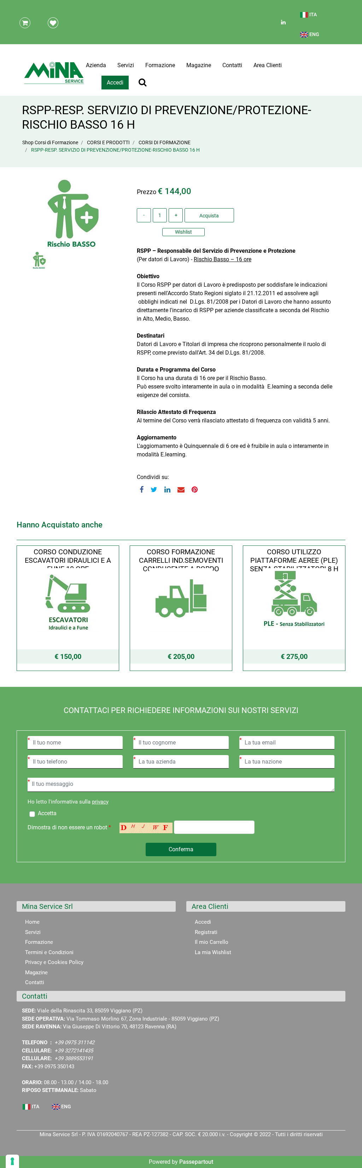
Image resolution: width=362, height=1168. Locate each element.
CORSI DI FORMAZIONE (165, 142)
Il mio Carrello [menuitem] (211, 942)
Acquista (209, 215)
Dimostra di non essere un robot (69, 827)
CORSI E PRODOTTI (108, 142)
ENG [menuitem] (313, 34)
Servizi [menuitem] (125, 65)
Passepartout (196, 1161)
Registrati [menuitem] (206, 932)
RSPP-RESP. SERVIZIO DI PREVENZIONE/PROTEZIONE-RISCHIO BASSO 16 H (115, 150)
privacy (100, 802)
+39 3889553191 (73, 1058)
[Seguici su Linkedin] (282, 22)
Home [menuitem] (32, 922)
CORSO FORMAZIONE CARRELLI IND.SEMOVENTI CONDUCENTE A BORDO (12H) (181, 565)
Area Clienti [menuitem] (267, 65)
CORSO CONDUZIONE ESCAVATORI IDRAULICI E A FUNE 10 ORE (68, 560)
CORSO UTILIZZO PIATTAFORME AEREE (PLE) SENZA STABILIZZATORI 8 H (294, 560)
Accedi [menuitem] (203, 922)
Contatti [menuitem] (232, 65)
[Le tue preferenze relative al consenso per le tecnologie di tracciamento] (12, 1161)
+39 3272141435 (73, 1050)
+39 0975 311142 (74, 1042)
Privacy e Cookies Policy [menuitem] (54, 962)
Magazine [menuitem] (198, 65)
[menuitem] (308, 18)
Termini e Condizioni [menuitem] (49, 952)
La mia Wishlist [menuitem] (213, 952)
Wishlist (183, 232)
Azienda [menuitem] (96, 65)
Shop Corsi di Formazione (50, 142)
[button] (71, 212)
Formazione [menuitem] (160, 65)
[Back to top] (347, 1151)
